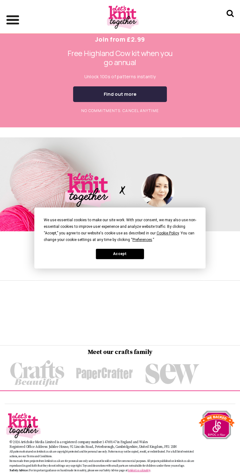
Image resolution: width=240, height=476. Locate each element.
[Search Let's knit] (230, 21)
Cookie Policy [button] (168, 233)
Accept (120, 254)
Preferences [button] (142, 240)
